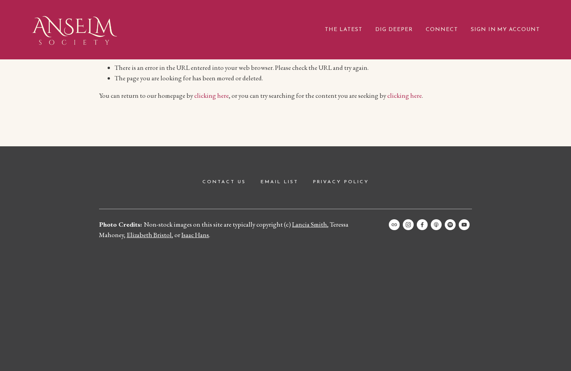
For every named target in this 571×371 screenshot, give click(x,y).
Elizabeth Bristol (149, 235)
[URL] (394, 224)
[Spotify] (450, 224)
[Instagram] (408, 224)
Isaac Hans (195, 235)
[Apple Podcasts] (436, 224)
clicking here (211, 95)
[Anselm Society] (464, 224)
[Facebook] (422, 224)
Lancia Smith (309, 224)
